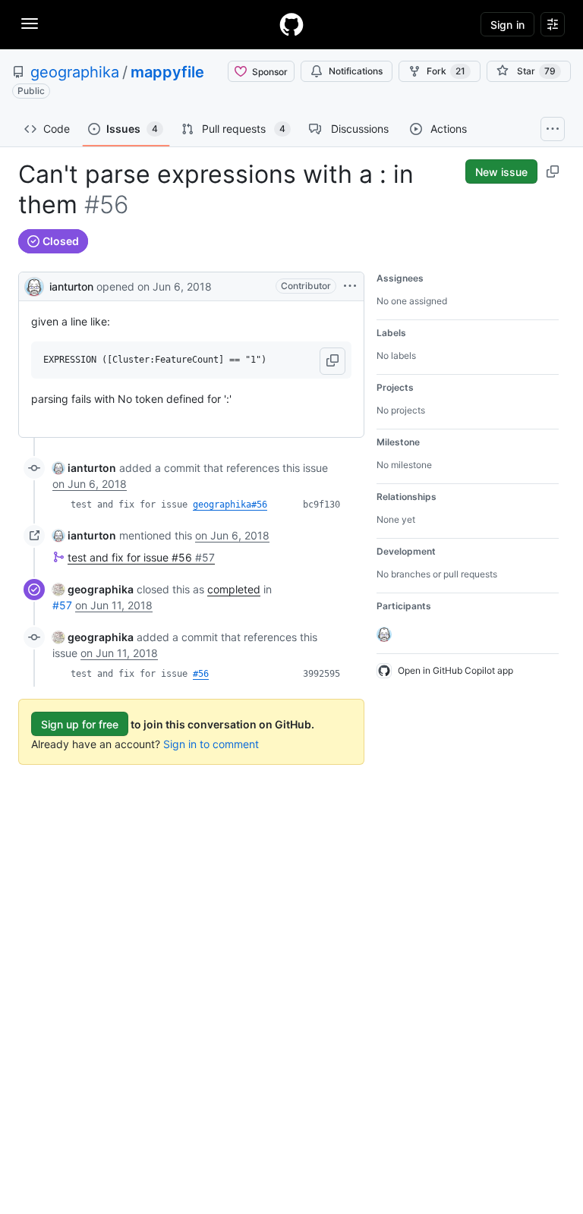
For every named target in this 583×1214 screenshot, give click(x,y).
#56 (201, 673)
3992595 (321, 673)
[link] (84, 468)
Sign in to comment (211, 744)
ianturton (71, 286)
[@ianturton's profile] (34, 284)
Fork (446, 71)
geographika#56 (230, 504)
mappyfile (167, 72)
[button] (332, 361)
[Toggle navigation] (29, 23)
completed (233, 589)
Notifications (356, 71)
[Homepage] (291, 24)
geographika (74, 72)
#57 (62, 605)
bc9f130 (321, 504)
